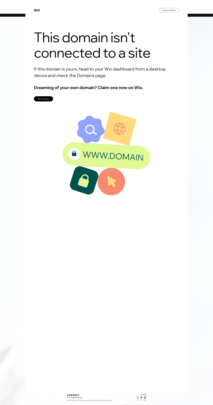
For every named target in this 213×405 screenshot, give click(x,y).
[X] (137, 397)
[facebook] (141, 397)
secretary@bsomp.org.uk (75, 397)
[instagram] (145, 397)
